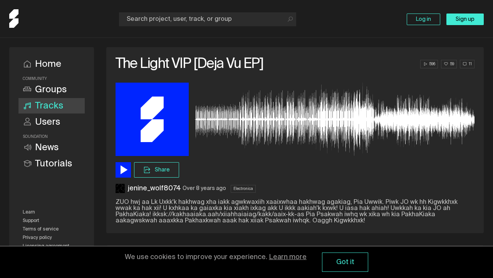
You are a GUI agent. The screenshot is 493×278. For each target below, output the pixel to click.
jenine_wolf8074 (154, 188)
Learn (29, 212)
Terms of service (41, 229)
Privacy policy (37, 238)
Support (31, 221)
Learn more (288, 257)
